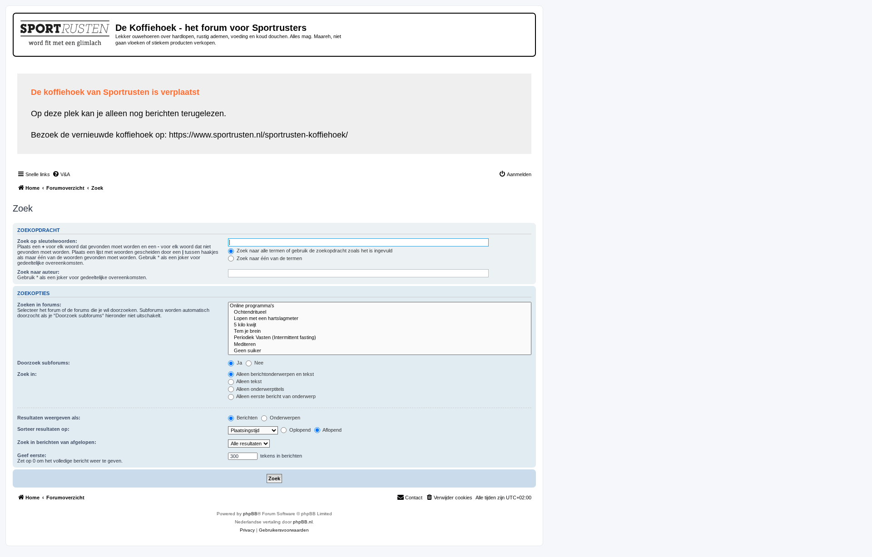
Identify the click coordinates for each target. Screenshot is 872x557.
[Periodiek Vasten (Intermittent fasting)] (379, 338)
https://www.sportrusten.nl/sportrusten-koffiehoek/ (258, 134)
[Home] (65, 32)
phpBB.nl (302, 521)
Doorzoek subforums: (43, 362)
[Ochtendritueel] (379, 312)
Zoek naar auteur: (38, 272)
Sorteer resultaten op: (43, 429)
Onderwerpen (284, 417)
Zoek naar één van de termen (268, 258)
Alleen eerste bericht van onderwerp (275, 396)
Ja (238, 362)
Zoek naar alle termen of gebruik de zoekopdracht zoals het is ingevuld (313, 250)
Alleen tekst (248, 381)
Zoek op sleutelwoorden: (47, 241)
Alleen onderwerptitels (259, 389)
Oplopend (299, 430)
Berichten (246, 417)
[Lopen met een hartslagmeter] (379, 318)
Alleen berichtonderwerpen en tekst (274, 374)
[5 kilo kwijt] (379, 325)
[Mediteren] (379, 344)
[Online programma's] (379, 306)
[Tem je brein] (379, 331)
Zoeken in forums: (39, 304)
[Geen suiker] (379, 351)
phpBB (250, 513)
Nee (258, 362)
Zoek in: (27, 374)
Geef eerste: (31, 455)
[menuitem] (61, 174)
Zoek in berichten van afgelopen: (56, 442)
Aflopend (332, 430)
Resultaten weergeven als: (48, 417)
